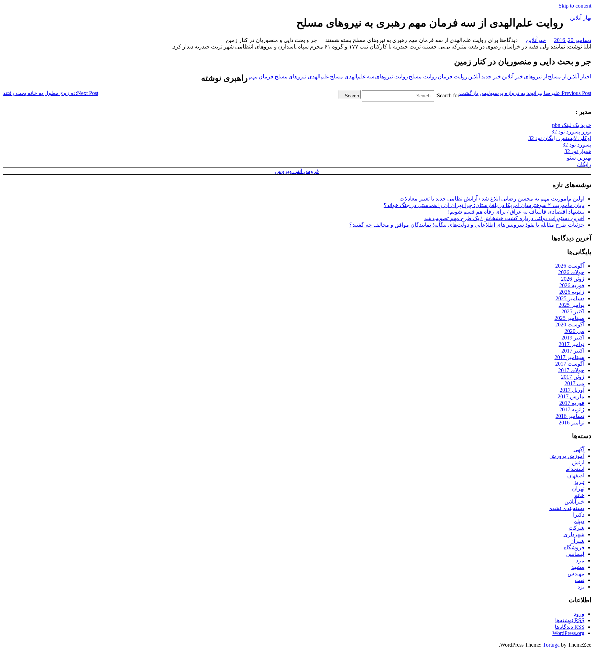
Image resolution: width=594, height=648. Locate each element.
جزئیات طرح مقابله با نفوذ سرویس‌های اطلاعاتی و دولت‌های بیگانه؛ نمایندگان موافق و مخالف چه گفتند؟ (466, 225)
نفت (579, 580)
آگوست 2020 (569, 324)
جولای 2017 (571, 370)
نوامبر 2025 (571, 305)
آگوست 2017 (569, 364)
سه (370, 76)
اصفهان (575, 475)
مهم (253, 76)
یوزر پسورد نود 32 (571, 131)
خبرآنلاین (536, 40)
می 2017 (574, 383)
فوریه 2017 (571, 403)
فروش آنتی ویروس (297, 171)
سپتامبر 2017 (569, 357)
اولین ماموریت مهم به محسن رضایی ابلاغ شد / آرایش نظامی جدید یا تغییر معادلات (491, 199)
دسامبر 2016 (570, 416)
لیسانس (575, 554)
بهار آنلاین (580, 18)
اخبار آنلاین (579, 76)
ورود (579, 614)
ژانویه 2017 (571, 409)
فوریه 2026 (571, 285)
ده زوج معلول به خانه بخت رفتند (50, 93)
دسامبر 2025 (570, 298)
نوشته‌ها (569, 620)
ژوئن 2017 (572, 377)
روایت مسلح (423, 76)
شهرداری (573, 534)
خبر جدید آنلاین (484, 76)
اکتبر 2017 (572, 351)
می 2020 (574, 331)
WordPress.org (568, 633)
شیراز (577, 541)
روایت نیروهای (391, 76)
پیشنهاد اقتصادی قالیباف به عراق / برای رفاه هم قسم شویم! (516, 212)
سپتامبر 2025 (569, 318)
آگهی (578, 449)
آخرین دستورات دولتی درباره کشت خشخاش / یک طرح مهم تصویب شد (504, 218)
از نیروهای (535, 76)
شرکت (576, 528)
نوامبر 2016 (571, 422)
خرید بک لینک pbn (571, 125)
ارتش (578, 462)
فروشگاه (574, 547)
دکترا (578, 515)
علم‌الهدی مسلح (348, 76)
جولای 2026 (571, 272)
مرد (580, 560)
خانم (579, 495)
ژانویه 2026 (571, 292)
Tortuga (551, 645)
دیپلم (578, 521)
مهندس (576, 573)
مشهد (577, 567)
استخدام (575, 469)
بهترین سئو (579, 158)
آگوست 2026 (569, 266)
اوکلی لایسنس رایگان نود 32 (559, 138)
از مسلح (557, 76)
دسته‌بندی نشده (566, 508)
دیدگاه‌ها (569, 627)
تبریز (579, 482)
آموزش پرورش (566, 456)
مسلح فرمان (273, 76)
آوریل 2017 (572, 390)
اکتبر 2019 (572, 338)
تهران (578, 489)
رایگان (584, 164)
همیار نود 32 (577, 151)
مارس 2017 (571, 396)
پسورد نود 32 (576, 145)
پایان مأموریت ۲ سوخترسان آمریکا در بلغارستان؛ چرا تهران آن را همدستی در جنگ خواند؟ (484, 205)
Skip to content (575, 6)
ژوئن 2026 (572, 279)
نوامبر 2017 (571, 344)
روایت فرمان (453, 76)
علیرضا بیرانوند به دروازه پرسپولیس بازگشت (525, 93)
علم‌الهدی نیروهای (308, 76)
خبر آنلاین (512, 76)
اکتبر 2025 (572, 311)
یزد (581, 587)
